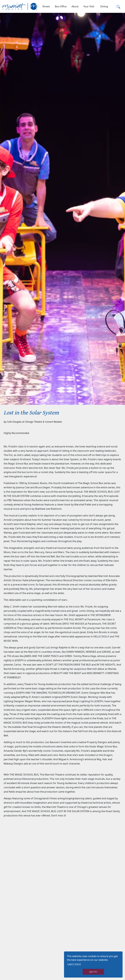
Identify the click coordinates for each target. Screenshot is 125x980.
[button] (46, 6)
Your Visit (88, 6)
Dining (104, 6)
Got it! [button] (93, 971)
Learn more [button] (74, 964)
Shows (46, 6)
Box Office (61, 6)
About (75, 6)
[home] (20, 6)
